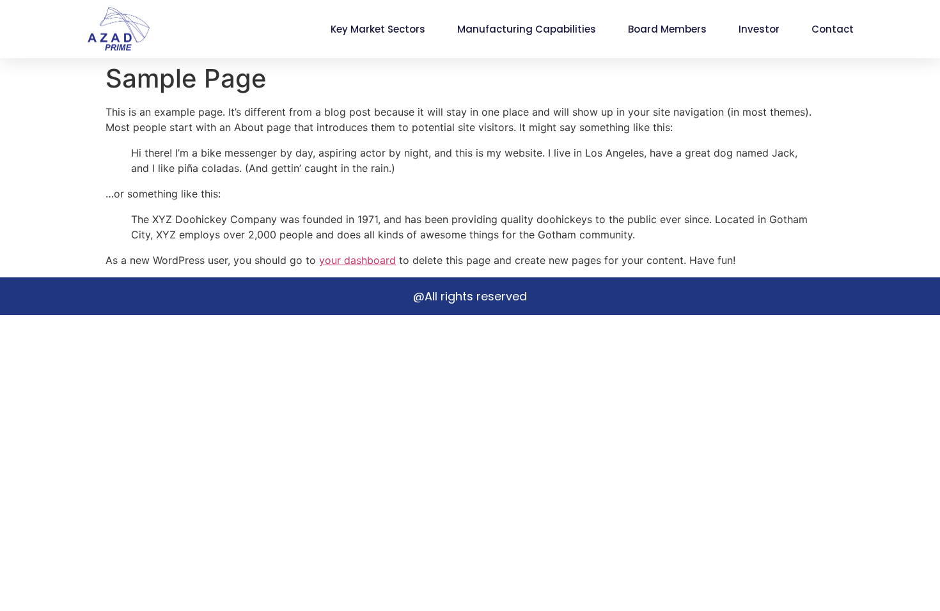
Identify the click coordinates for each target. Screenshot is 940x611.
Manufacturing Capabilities (526, 29)
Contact (832, 29)
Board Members (667, 29)
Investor (759, 29)
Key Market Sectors (378, 29)
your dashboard (357, 260)
